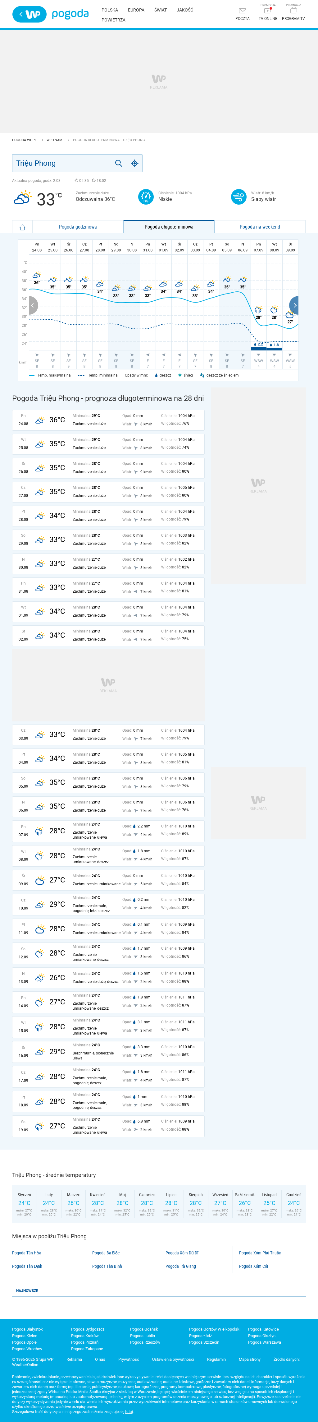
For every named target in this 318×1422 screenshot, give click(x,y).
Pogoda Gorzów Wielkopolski (214, 1329)
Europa (136, 9)
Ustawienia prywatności (173, 1359)
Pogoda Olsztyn (261, 1335)
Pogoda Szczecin (204, 1342)
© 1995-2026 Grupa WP (32, 1359)
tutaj (129, 1412)
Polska (110, 9)
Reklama (74, 1359)
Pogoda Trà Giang (181, 1266)
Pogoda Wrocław (27, 1348)
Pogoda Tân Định (27, 1266)
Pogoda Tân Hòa (26, 1253)
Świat (160, 9)
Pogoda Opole (24, 1342)
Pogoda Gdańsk (144, 1329)
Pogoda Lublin (142, 1335)
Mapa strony (250, 1359)
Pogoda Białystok (27, 1329)
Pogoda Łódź (200, 1335)
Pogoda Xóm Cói (253, 1266)
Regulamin (216, 1359)
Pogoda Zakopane (87, 1348)
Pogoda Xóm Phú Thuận (260, 1253)
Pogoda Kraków (85, 1335)
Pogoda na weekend (260, 226)
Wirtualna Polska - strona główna (29, 14)
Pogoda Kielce (24, 1335)
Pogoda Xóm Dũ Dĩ (182, 1253)
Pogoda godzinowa (78, 226)
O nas (100, 1359)
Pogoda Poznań (84, 1342)
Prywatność (128, 1359)
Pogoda (70, 14)
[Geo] (135, 163)
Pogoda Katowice (263, 1329)
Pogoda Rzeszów (145, 1342)
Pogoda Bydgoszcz (87, 1329)
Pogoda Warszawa (264, 1342)
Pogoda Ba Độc (106, 1253)
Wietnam (55, 140)
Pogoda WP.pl (25, 140)
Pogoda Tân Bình (107, 1266)
